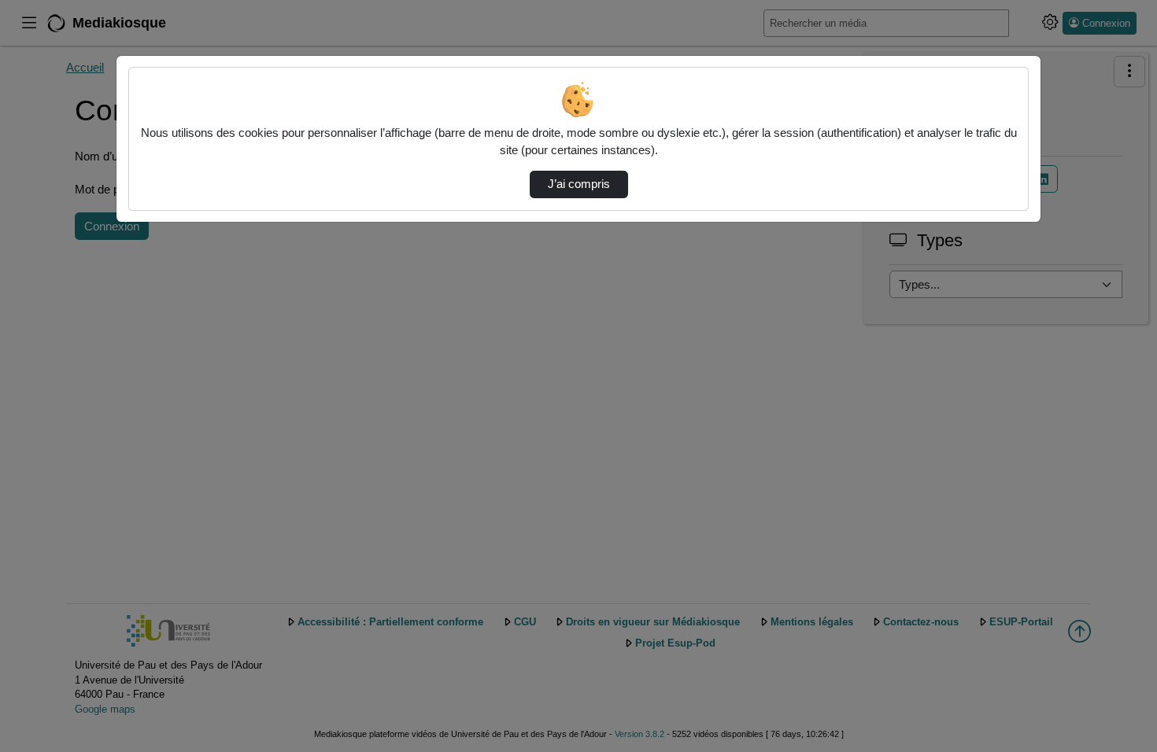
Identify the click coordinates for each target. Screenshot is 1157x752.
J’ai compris (579, 184)
